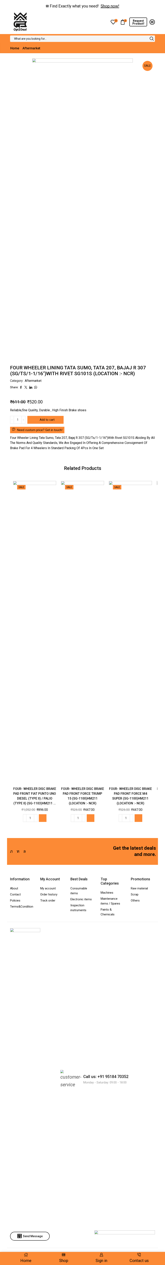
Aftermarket (31, 48)
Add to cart (47, 420)
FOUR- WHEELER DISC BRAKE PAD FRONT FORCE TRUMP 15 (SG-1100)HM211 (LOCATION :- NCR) (82, 796)
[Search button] (151, 38)
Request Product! (138, 22)
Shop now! (110, 6)
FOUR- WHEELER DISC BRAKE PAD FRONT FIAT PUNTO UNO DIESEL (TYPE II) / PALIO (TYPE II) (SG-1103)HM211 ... (34, 796)
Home (14, 48)
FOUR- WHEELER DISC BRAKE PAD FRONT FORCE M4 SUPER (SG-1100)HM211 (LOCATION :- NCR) (130, 796)
